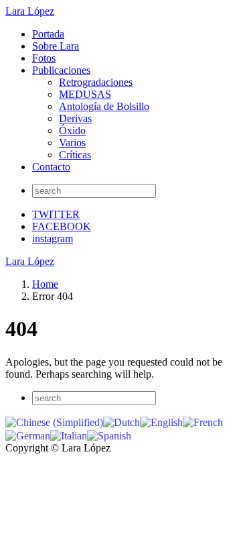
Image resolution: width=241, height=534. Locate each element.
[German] (27, 434)
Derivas (75, 118)
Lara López (29, 11)
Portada (48, 34)
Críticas (75, 154)
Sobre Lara (55, 46)
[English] (161, 421)
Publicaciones (61, 70)
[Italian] (68, 434)
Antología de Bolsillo (104, 106)
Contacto (51, 166)
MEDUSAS (85, 94)
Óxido (72, 130)
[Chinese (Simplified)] (54, 421)
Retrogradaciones (96, 82)
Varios (72, 142)
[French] (203, 421)
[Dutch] (121, 421)
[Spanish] (109, 434)
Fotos (44, 58)
